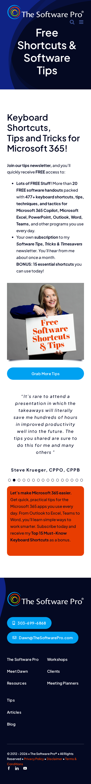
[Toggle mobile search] (72, 22)
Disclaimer (54, 759)
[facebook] (8, 768)
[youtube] (25, 768)
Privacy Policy (34, 759)
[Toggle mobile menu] (81, 22)
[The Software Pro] (45, 593)
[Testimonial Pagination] (9, 480)
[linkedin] (17, 768)
